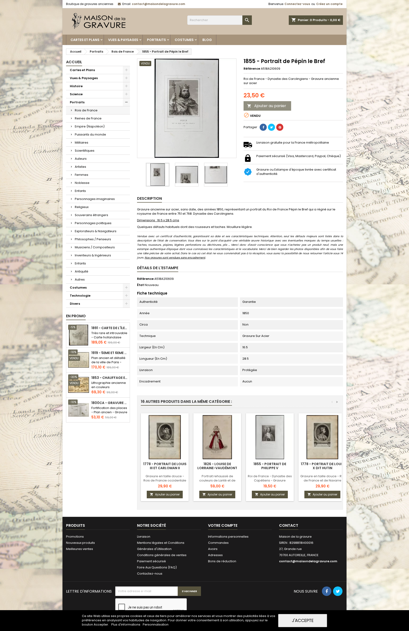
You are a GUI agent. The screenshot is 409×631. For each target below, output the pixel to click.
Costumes (184, 39)
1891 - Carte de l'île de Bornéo (109, 328)
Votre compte (222, 525)
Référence (252, 69)
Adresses (215, 555)
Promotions (75, 536)
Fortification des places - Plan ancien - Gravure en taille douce (109, 412)
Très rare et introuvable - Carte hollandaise (109, 335)
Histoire (76, 86)
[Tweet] (271, 127)
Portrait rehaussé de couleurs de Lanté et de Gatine (217, 480)
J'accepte (303, 620)
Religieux (82, 207)
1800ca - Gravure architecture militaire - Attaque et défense (109, 403)
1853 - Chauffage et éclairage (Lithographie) (109, 378)
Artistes (80, 166)
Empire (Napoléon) (90, 126)
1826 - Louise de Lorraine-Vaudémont (217, 466)
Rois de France (86, 110)
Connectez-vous (297, 4)
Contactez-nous (149, 573)
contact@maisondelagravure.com (158, 4)
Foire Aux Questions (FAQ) (157, 567)
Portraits (156, 39)
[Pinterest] (279, 127)
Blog (207, 39)
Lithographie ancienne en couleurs (108, 385)
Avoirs (213, 549)
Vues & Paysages (123, 39)
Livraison (143, 536)
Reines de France (88, 118)
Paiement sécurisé (151, 561)
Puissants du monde (90, 134)
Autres (80, 279)
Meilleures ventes (79, 549)
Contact (288, 525)
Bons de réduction (222, 561)
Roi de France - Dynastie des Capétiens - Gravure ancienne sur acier (270, 480)
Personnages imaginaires (95, 199)
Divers (75, 303)
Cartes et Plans (85, 39)
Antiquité (81, 271)
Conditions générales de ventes (162, 555)
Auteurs (81, 158)
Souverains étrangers (91, 215)
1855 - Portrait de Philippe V (269, 466)
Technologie (80, 295)
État (140, 285)
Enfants (80, 191)
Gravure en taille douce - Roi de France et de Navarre (322, 478)
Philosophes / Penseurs (93, 239)
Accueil (74, 62)
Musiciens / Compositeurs (95, 247)
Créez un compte (329, 4)
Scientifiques (84, 150)
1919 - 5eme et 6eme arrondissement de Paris (109, 353)
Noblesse (82, 183)
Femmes (81, 175)
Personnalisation (156, 624)
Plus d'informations (126, 624)
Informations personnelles (228, 536)
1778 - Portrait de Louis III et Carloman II (165, 466)
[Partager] (263, 127)
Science (76, 94)
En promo (76, 316)
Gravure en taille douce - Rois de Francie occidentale (164, 478)
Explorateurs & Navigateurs (95, 231)
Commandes (218, 542)
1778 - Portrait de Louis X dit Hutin (322, 466)
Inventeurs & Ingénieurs (93, 255)
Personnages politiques (93, 223)
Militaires (81, 142)
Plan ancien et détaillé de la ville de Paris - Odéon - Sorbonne (108, 362)
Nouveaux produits (80, 542)
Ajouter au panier (266, 106)
